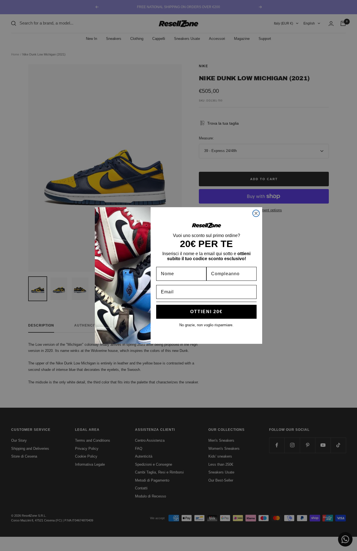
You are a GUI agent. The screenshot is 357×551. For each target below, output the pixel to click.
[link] (206, 225)
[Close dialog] (256, 213)
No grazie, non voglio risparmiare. (206, 325)
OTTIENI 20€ (206, 311)
